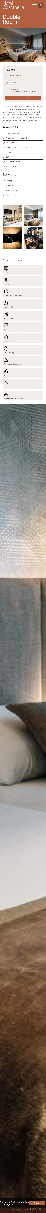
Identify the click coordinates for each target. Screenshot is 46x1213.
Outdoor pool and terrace (13, 398)
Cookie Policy (16, 1209)
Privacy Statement (27, 1209)
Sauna (6, 375)
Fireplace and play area (13, 295)
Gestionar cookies (37, 1209)
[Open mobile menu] (34, 5)
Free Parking (9, 352)
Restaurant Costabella (12, 364)
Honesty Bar (8, 307)
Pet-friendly (8, 341)
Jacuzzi (7, 387)
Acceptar (37, 1203)
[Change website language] (40, 5)
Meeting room (9, 273)
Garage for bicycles (11, 330)
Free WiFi (7, 284)
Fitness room (9, 318)
